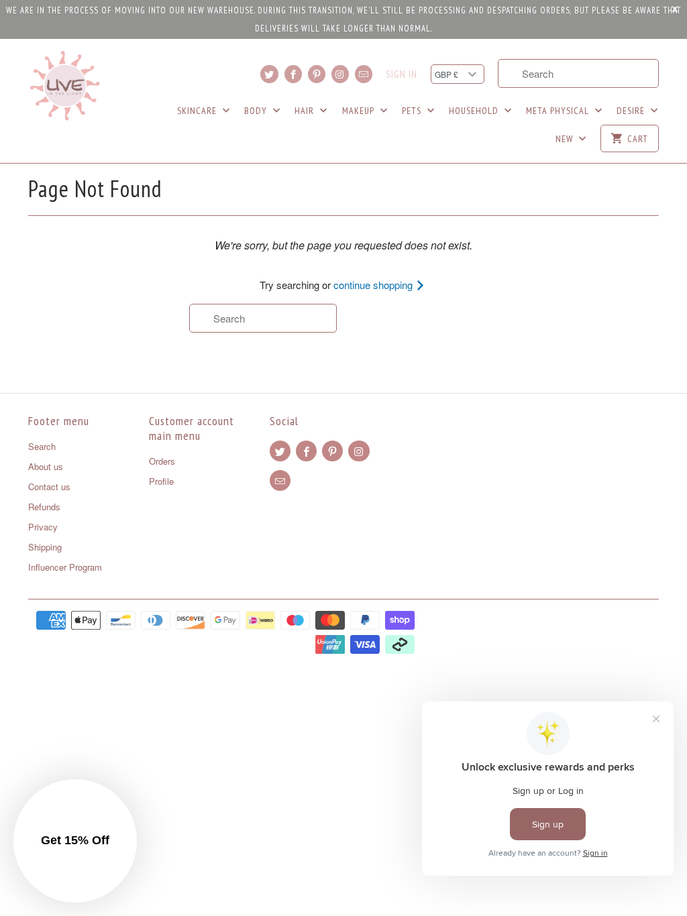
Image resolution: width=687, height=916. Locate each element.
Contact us (49, 486)
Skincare (198, 111)
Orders (162, 461)
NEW (566, 139)
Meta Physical (559, 111)
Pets (413, 111)
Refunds (44, 506)
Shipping (45, 546)
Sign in (401, 74)
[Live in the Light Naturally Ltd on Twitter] (269, 74)
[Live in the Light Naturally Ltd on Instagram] (340, 74)
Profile (161, 481)
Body (257, 111)
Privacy (43, 526)
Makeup (359, 111)
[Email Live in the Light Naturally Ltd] (363, 74)
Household (475, 111)
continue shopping (374, 285)
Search (42, 446)
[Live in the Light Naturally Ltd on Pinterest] (316, 74)
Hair (306, 111)
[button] (75, 841)
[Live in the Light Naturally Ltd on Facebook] (293, 74)
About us (45, 466)
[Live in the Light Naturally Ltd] (65, 86)
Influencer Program (65, 567)
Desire (632, 111)
